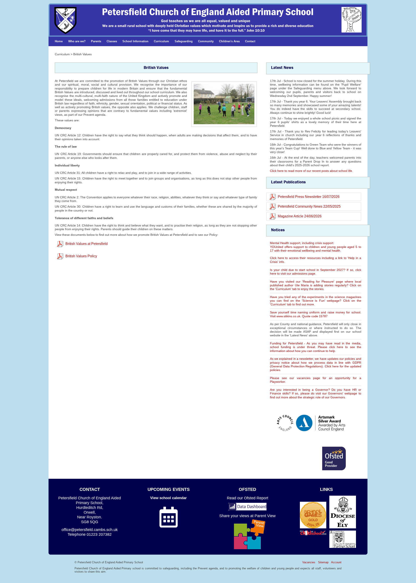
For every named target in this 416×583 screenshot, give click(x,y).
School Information (135, 41)
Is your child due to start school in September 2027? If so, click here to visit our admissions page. (315, 271)
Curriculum (161, 41)
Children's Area (229, 41)
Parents (96, 41)
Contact (250, 41)
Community (206, 41)
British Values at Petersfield (86, 244)
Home (59, 41)
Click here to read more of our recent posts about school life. (311, 171)
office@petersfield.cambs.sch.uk (90, 529)
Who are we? (77, 41)
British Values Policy (81, 256)
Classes (112, 41)
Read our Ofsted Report (247, 498)
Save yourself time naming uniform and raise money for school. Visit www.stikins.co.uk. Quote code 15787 (315, 314)
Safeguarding (184, 41)
